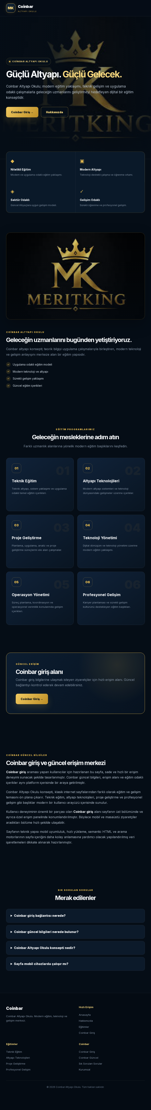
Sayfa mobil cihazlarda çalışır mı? (41, 964)
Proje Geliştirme (15, 1063)
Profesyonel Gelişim (18, 1069)
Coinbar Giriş (87, 1032)
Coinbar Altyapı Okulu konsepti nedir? (44, 948)
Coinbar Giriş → (22, 112)
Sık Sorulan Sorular (90, 1063)
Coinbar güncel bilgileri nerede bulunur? (46, 932)
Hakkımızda (54, 112)
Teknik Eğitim (14, 1051)
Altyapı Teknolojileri (18, 1057)
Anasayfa (85, 1014)
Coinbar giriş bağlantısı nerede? (40, 916)
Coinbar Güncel (88, 1057)
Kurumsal (84, 1069)
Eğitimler (84, 1026)
